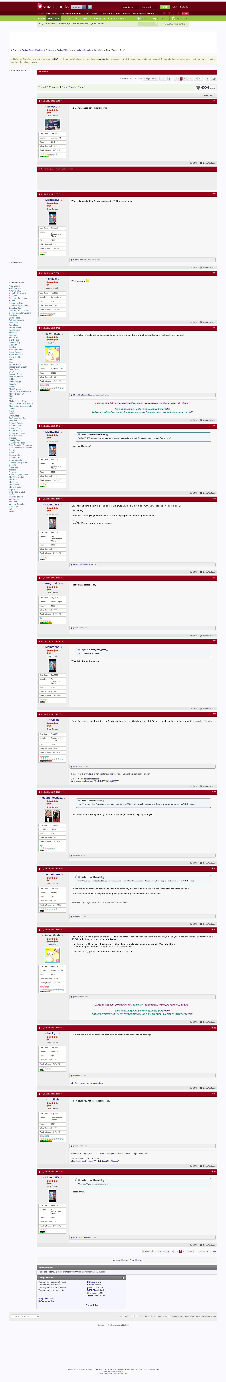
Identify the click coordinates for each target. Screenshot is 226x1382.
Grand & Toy (14, 342)
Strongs (12, 472)
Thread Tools (208, 95)
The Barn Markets (17, 477)
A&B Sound (14, 286)
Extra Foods (14, 318)
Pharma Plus (15, 428)
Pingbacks (43, 1298)
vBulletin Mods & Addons (117, 1369)
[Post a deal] (185, 13)
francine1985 (78, 260)
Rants (135, 13)
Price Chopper (15, 430)
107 (200, 79)
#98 (214, 641)
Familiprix (13, 323)
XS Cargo (13, 506)
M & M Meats (15, 389)
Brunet (12, 300)
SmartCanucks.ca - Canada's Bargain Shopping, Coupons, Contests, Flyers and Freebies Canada (165, 1317)
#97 (214, 577)
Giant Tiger (14, 340)
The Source (14, 484)
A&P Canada (15, 288)
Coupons (76, 13)
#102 (214, 929)
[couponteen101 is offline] (52, 816)
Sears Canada (15, 460)
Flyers (86, 13)
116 (54, 905)
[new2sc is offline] (52, 124)
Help (174, 7)
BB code (91, 1282)
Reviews (126, 13)
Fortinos (12, 335)
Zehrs (11, 509)
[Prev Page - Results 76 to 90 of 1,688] (169, 79)
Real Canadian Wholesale (20, 448)
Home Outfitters (16, 357)
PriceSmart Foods (17, 433)
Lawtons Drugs (15, 374)
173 (54, 381)
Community (63, 24)
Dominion (13, 315)
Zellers (12, 511)
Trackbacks (92, 1296)
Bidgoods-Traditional (18, 298)
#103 (214, 1027)
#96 (214, 498)
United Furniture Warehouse (16, 498)
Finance (117, 13)
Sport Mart (13, 467)
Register (184, 7)
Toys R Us (13, 489)
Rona (11, 452)
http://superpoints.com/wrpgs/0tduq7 (87, 1083)
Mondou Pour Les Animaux (21, 403)
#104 (214, 1093)
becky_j (76, 564)
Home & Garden (146, 13)
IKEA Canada (15, 364)
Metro (11, 398)
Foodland (13, 332)
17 (191, 79)
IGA (11, 362)
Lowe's (12, 386)
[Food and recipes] (174, 13)
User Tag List (43, 72)
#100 (214, 792)
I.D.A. (11, 359)
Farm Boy (13, 325)
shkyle (52, 278)
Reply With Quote (209, 163)
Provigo (12, 438)
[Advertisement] (95, 181)
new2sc (52, 106)
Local (162, 18)
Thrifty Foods (15, 487)
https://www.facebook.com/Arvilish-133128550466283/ (95, 781)
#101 (214, 868)
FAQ (41, 24)
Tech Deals (65, 13)
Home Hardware (16, 354)
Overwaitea (14, 416)
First (164, 79)
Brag (145, 18)
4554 (207, 88)
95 (54, 150)
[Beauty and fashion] (169, 13)
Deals (55, 13)
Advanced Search (176, 24)
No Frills (12, 413)
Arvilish (54, 719)
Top (122, 18)
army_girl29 (52, 583)
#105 (214, 1171)
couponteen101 (52, 797)
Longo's (12, 384)
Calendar (50, 24)
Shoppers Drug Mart (18, 462)
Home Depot (14, 352)
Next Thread (136, 1260)
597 (54, 614)
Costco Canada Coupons (20, 313)
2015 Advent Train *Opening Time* (66, 87)
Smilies (90, 1285)
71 (54, 1064)
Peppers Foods (16, 423)
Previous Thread (120, 1260)
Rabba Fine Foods (17, 443)
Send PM (193, 163)
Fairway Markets (16, 320)
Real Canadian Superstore (20, 445)
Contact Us (124, 1317)
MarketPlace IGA (16, 394)
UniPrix (12, 494)
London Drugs (15, 381)
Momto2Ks (52, 199)
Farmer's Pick (15, 327)
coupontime (52, 874)
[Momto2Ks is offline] (52, 218)
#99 (214, 714)
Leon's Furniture (16, 377)
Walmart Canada (16, 504)
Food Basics (14, 330)
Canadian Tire (15, 308)
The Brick (13, 482)
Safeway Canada (16, 455)
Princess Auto (15, 435)
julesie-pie (90, 260)
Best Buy (13, 296)
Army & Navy (15, 291)
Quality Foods (15, 440)
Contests (107, 13)
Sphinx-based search (121, 1373)
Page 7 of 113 (151, 79)
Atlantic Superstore (17, 293)
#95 (214, 426)
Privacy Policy (207, 1317)
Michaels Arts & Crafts (19, 401)
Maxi (11, 396)
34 (54, 752)
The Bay (13, 479)
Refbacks (42, 1301)
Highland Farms (16, 350)
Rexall (12, 450)
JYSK (11, 372)
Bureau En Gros (16, 303)
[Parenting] (178, 13)
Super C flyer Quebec (18, 475)
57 (196, 79)
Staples (12, 470)
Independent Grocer (18, 367)
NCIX (11, 411)
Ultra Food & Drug (17, 492)
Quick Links (96, 24)
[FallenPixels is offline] (52, 353)
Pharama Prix (15, 425)
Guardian (13, 345)
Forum (53, 18)
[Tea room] (164, 13)
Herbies (12, 347)
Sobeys (12, 465)
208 (54, 248)
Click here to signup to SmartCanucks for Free (56, 169)
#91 (214, 101)
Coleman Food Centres (19, 310)
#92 (214, 194)
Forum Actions (80, 24)
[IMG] (89, 1287)
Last (212, 79)
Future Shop (14, 337)
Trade (182, 18)
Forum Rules (92, 1305)
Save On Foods (16, 457)
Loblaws (12, 379)
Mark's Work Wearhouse (20, 391)
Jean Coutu (14, 369)
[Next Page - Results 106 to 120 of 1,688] (207, 79)
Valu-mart (13, 502)
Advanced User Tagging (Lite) (97, 1369)
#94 (214, 328)
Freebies (96, 13)
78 (54, 841)
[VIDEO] (91, 1290)
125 (54, 309)
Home (48, 13)
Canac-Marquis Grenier (19, 305)
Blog (41, 18)
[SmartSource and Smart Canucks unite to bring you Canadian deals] (21, 269)
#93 (214, 273)
